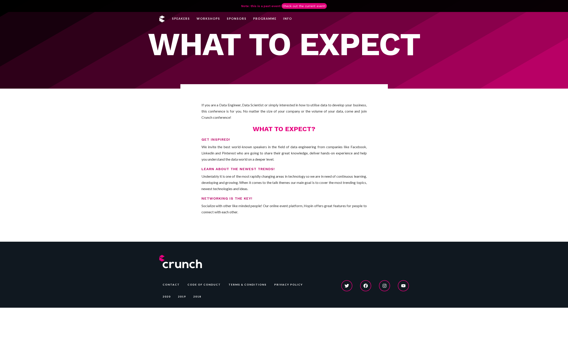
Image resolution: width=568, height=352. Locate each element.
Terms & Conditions (247, 284)
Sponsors (237, 18)
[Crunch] (162, 18)
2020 (167, 296)
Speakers (181, 18)
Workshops (208, 18)
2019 (182, 296)
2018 (197, 296)
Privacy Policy (288, 284)
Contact (171, 284)
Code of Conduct (204, 284)
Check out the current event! (304, 6)
